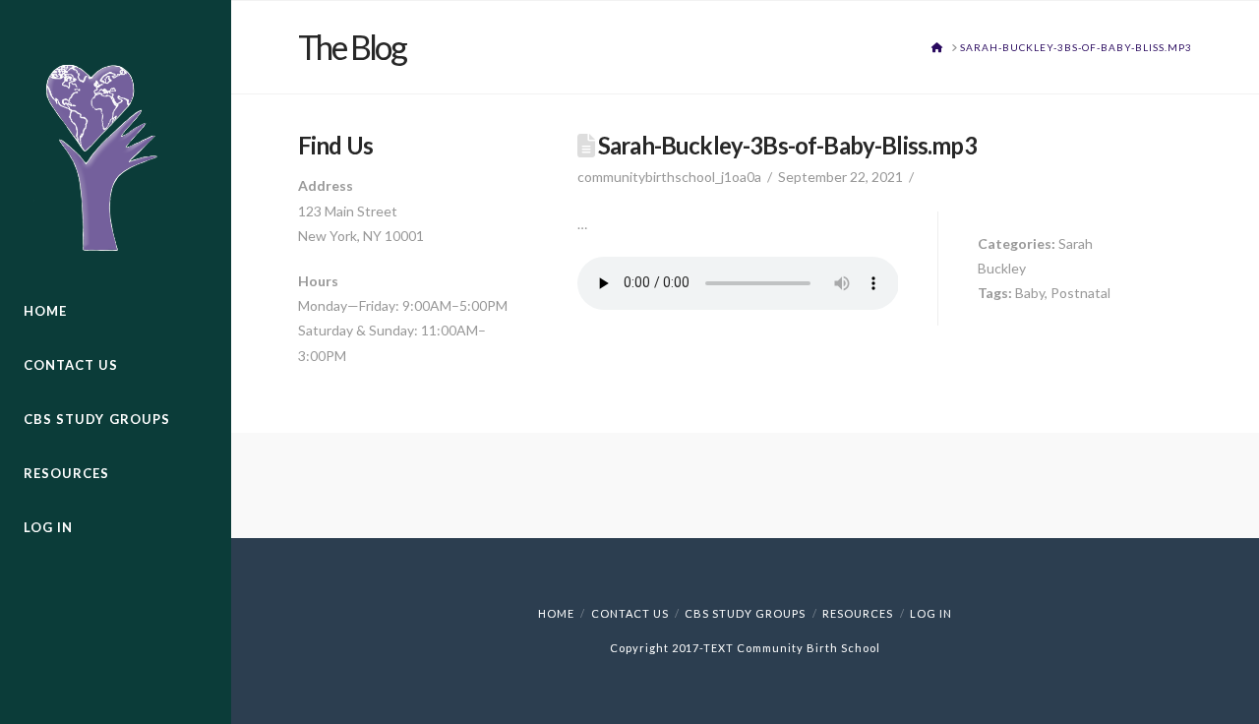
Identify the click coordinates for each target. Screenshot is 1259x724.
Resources (857, 613)
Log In (931, 613)
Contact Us (630, 613)
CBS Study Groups (745, 613)
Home (556, 613)
